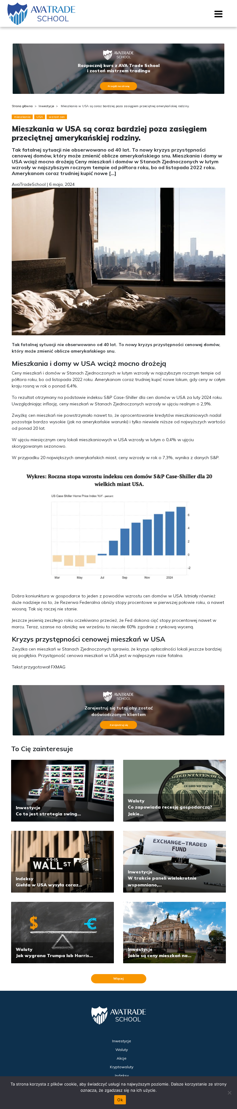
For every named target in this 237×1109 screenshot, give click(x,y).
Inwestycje (46, 106)
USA (39, 117)
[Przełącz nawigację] (218, 16)
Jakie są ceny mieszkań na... (159, 955)
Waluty (136, 801)
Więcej (118, 979)
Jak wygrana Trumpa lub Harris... (54, 955)
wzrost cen (57, 117)
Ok (120, 1099)
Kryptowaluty (121, 1067)
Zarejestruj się (119, 724)
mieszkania (22, 117)
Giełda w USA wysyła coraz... (49, 885)
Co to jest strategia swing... (48, 814)
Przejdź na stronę (118, 86)
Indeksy (24, 878)
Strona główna (22, 106)
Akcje (122, 1058)
